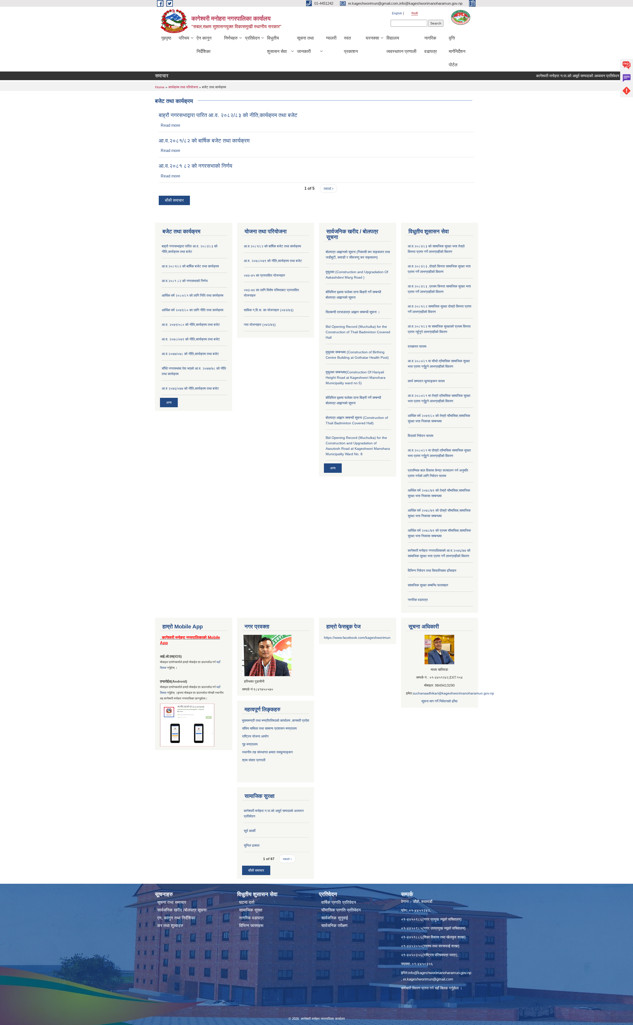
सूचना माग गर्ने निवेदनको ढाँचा (439, 701)
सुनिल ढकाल (251, 845)
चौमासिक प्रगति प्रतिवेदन (341, 910)
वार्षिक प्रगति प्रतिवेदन (338, 902)
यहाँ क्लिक (441, 988)
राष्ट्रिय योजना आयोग (255, 736)
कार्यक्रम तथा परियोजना (183, 87)
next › (328, 188)
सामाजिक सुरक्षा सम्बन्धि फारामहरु (428, 585)
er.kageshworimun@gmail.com (428, 979)
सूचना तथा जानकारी (305, 45)
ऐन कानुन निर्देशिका (204, 45)
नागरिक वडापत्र (430, 45)
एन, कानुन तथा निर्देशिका (176, 918)
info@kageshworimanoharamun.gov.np (439, 973)
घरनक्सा (372, 38)
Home (159, 87)
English (397, 13)
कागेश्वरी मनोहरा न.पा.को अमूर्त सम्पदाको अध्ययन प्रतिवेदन (550, 76)
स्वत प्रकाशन (351, 45)
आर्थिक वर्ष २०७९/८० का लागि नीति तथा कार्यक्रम (192, 310)
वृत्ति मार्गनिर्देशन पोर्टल (457, 51)
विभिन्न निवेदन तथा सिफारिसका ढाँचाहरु (432, 570)
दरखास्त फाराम (417, 346)
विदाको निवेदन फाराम (420, 436)
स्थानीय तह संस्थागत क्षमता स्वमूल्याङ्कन (267, 752)
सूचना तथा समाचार (171, 902)
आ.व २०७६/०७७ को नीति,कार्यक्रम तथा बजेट (190, 388)
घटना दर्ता (246, 902)
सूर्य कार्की (249, 831)
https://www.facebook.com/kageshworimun (357, 638)
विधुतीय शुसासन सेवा (277, 45)
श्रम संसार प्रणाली (254, 760)
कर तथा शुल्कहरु (170, 925)
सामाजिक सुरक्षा (250, 910)
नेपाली (414, 13)
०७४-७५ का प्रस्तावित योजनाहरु (264, 275)
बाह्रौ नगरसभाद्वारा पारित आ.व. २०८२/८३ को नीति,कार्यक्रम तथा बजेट (228, 115)
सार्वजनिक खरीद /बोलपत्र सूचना (181, 910)
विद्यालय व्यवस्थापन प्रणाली (401, 45)
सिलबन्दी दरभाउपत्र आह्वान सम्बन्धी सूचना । (353, 312)
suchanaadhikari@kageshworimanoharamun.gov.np (453, 693)
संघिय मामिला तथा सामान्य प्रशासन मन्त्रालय (269, 728)
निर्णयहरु (231, 38)
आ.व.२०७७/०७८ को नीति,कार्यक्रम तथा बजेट (190, 354)
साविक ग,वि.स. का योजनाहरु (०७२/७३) (269, 310)
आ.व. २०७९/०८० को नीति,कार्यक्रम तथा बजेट (191, 325)
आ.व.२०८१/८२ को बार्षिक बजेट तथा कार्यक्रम (204, 141)
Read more (170, 125)
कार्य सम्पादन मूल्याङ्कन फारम (426, 381)
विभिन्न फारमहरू (251, 925)
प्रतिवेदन (252, 38)
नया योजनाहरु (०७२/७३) (260, 325)
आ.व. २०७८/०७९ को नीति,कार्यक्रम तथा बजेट (191, 339)
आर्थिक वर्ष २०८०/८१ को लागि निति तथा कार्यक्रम (192, 295)
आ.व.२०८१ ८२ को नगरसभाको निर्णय (195, 166)
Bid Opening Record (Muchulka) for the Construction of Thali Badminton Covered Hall (358, 332)
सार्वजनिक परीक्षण (334, 925)
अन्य (169, 403)
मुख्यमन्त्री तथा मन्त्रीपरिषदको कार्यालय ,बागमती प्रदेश (275, 720)
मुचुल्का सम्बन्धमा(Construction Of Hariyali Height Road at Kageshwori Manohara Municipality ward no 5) (355, 377)
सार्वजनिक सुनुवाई (334, 918)
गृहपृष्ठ (166, 38)
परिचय (184, 38)
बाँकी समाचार (174, 200)
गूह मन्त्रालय (250, 744)
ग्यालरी (331, 38)
